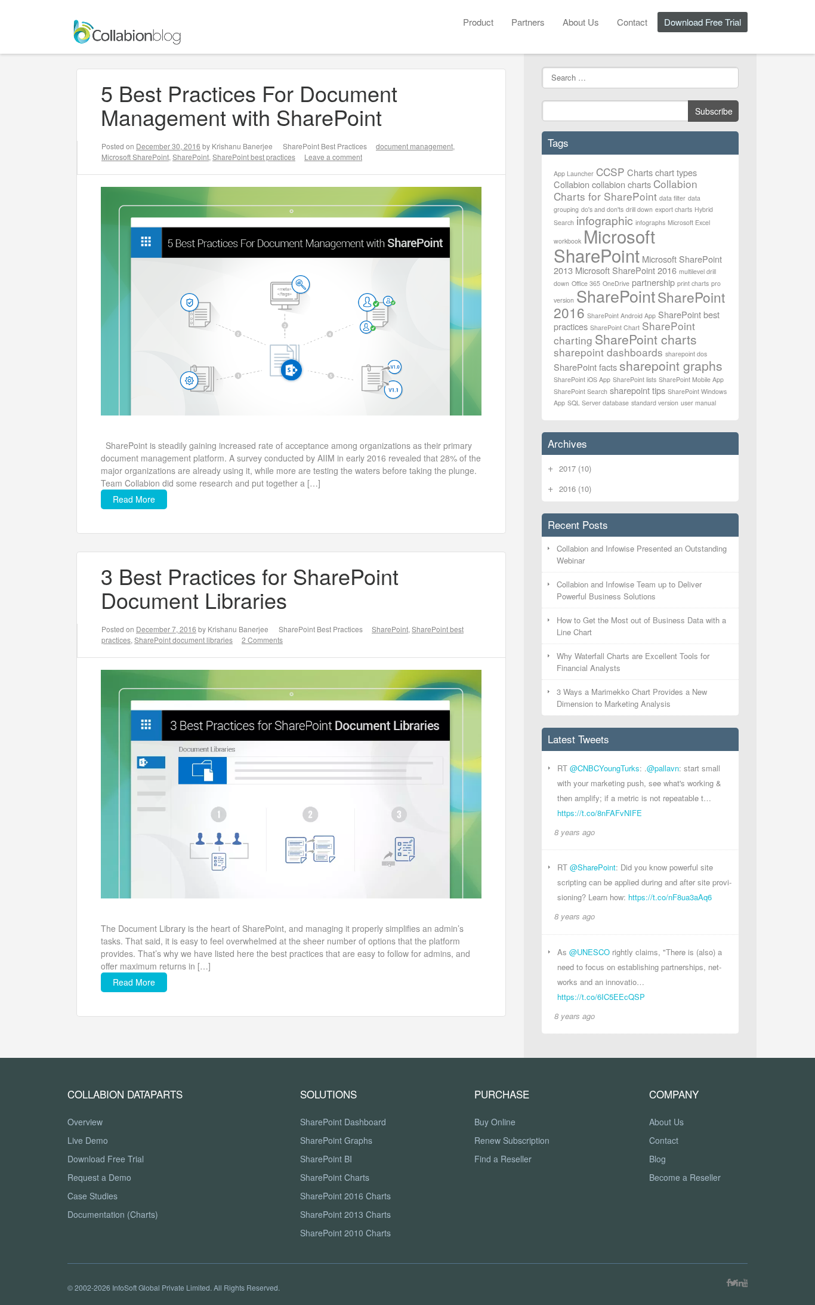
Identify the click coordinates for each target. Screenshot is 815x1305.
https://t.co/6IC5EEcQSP (601, 996)
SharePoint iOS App (582, 379)
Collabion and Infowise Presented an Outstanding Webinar (642, 554)
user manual (698, 402)
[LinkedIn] (739, 1282)
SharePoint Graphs (336, 1140)
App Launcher (574, 173)
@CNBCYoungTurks (605, 768)
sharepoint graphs (671, 365)
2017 (575, 468)
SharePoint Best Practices (325, 146)
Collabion (571, 184)
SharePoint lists (634, 379)
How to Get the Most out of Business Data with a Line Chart (641, 626)
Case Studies (92, 1196)
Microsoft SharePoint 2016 (626, 270)
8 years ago (574, 832)
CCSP (610, 171)
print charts (693, 283)
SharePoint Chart (615, 327)
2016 (575, 488)
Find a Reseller (503, 1159)
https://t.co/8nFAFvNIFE (599, 812)
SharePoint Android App (621, 315)
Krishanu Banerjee (242, 146)
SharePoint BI (326, 1159)
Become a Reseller (685, 1177)
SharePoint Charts (334, 1177)
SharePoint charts (646, 339)
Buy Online (494, 1122)
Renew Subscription (511, 1140)
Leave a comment (333, 157)
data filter (672, 197)
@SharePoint (593, 867)
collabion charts (621, 184)
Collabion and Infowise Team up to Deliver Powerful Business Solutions (629, 590)
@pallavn (663, 768)
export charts (673, 209)
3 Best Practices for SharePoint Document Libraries (250, 588)
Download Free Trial (702, 22)
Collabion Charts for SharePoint (625, 190)
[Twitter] (733, 1282)
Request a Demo (99, 1177)
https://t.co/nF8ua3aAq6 (670, 897)
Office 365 (586, 283)
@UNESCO (589, 952)
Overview (85, 1122)
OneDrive (616, 283)
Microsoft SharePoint (135, 157)
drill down (639, 209)
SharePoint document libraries (183, 640)
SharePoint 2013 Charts (345, 1214)
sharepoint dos (686, 353)
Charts (640, 172)
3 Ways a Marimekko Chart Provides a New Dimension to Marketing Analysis (632, 697)
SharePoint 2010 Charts (345, 1233)
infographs (650, 222)
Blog (657, 1159)
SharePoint (190, 157)
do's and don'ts (602, 209)
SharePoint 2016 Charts (345, 1196)
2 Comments (262, 640)
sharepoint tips (637, 390)
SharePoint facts (585, 367)
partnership (653, 282)
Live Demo (87, 1140)
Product (478, 22)
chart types (676, 172)
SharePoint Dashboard (343, 1122)
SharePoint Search (580, 391)
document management (414, 146)
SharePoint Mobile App (691, 379)
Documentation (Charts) (112, 1214)
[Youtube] (745, 1282)
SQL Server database (598, 402)
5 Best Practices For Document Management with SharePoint (249, 105)
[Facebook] (728, 1282)
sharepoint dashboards (608, 351)
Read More (134, 499)
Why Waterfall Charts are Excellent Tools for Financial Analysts (633, 661)
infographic (604, 220)
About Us (581, 22)
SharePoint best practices (253, 157)
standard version (654, 402)
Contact (632, 22)
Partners (528, 22)
